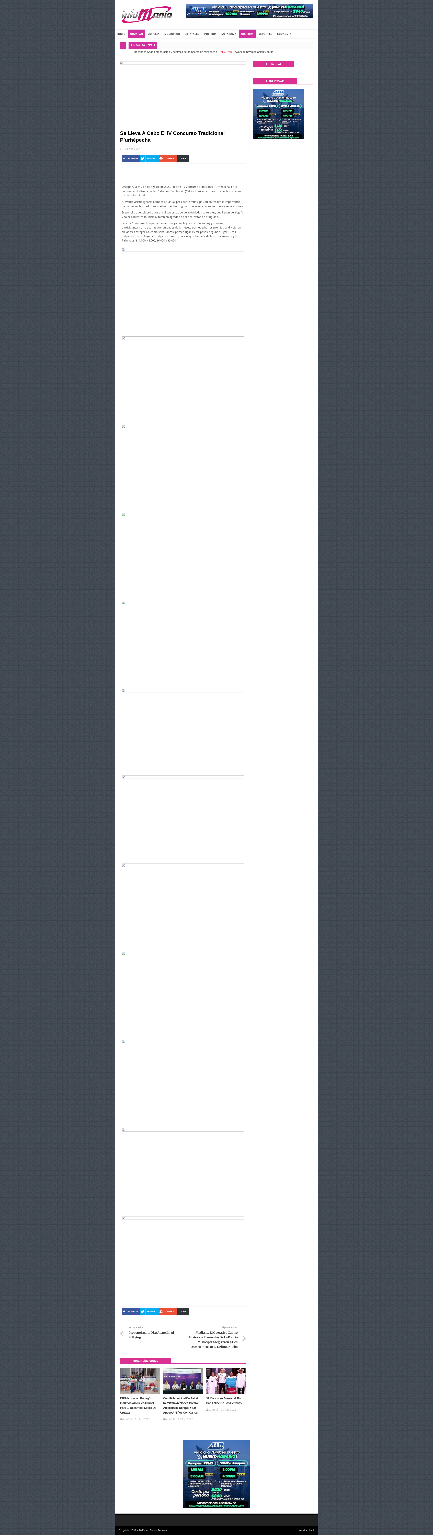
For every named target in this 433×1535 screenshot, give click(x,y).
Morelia (154, 34)
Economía (284, 34)
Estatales (192, 34)
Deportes (265, 34)
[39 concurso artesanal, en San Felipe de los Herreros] (226, 1381)
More (183, 158)
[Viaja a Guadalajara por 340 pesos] (249, 11)
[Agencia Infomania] (147, 14)
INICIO (121, 34)
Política (210, 34)
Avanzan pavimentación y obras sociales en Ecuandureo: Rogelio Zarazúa (201, 51)
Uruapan (136, 34)
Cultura (247, 34)
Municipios (172, 34)
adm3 (125, 1419)
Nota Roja (228, 34)
